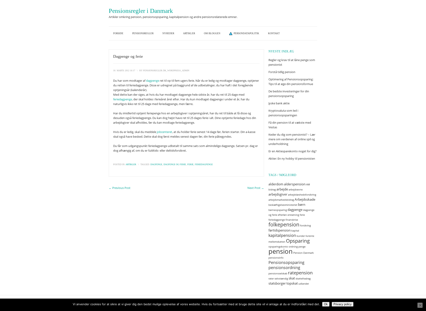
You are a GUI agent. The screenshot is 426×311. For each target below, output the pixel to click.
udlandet (303, 283)
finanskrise (292, 219)
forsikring (305, 225)
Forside (118, 33)
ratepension (300, 273)
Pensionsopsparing (286, 262)
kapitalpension (282, 235)
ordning (293, 246)
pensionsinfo (276, 257)
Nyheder (168, 33)
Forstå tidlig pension (281, 72)
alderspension (295, 184)
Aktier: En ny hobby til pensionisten (291, 158)
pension (280, 251)
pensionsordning (284, 267)
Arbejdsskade (305, 199)
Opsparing (298, 241)
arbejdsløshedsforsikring (302, 194)
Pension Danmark (303, 252)
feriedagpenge (122, 99)
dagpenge (152, 81)
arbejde (282, 189)
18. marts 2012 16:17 (124, 70)
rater (271, 278)
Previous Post (119, 188)
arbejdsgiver (277, 194)
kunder (301, 236)
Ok (326, 304)
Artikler (189, 33)
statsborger (277, 283)
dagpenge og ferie (175, 164)
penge (302, 246)
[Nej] (420, 305)
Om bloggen (212, 33)
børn (301, 204)
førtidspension (279, 230)
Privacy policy (342, 304)
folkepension (283, 224)
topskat (292, 283)
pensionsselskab (277, 273)
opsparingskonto (278, 246)
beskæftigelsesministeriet (282, 204)
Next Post (255, 188)
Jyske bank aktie (279, 103)
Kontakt (274, 33)
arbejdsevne (296, 189)
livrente (310, 236)
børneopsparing (277, 210)
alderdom (275, 184)
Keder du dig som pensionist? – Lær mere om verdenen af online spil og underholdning (291, 139)
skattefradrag (303, 278)
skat (292, 278)
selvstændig (281, 278)
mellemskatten (276, 241)
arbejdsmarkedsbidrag (281, 199)
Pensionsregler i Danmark (141, 10)
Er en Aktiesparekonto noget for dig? (292, 151)
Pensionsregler (143, 33)
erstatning (293, 214)
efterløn (282, 214)
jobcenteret (164, 132)
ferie (190, 164)
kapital (295, 230)
